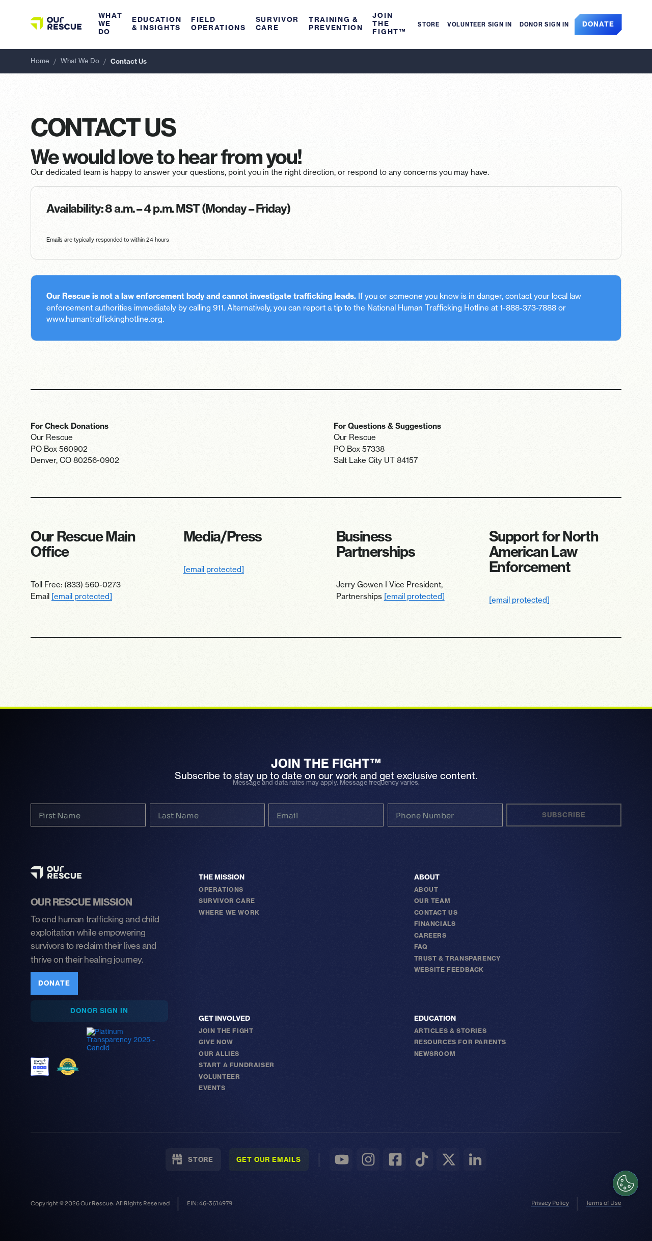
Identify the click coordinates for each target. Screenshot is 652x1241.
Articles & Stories (450, 1031)
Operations (221, 889)
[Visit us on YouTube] (341, 1159)
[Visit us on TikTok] (421, 1159)
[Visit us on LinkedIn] (475, 1159)
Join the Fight (226, 1031)
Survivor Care (278, 23)
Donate (598, 24)
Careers (430, 935)
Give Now (216, 1042)
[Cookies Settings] (625, 1183)
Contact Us (436, 912)
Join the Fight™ (389, 23)
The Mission (221, 877)
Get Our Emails (268, 1159)
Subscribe (563, 815)
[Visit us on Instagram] (368, 1159)
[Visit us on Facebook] (394, 1159)
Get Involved (224, 1019)
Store (427, 24)
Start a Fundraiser (237, 1065)
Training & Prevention (336, 23)
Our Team (432, 900)
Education (435, 1019)
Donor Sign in (544, 24)
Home (40, 61)
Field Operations (218, 23)
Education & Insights (156, 23)
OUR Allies (219, 1053)
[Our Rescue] (56, 872)
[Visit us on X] (448, 1159)
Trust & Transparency (457, 958)
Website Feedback (449, 969)
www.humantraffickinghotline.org (104, 319)
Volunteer (219, 1076)
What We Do (110, 23)
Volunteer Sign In (479, 24)
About (427, 877)
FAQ (421, 946)
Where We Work (229, 912)
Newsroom (435, 1053)
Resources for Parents (460, 1042)
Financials (435, 923)
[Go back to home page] (56, 23)
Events (212, 1088)
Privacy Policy (550, 1203)
